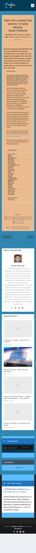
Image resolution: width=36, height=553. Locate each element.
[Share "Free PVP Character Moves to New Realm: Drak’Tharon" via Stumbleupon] (14, 222)
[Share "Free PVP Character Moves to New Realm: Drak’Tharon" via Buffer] (30, 218)
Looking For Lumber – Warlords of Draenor (16, 341)
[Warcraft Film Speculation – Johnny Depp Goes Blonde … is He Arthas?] (18, 385)
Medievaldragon (18, 34)
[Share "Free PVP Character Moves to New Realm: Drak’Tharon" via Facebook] (6, 218)
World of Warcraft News (17, 37)
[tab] (18, 441)
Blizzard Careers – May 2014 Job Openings (16, 370)
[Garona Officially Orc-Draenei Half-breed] (18, 411)
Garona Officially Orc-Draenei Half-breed (17, 424)
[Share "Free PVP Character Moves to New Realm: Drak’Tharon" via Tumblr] (18, 218)
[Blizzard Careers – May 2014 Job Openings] (18, 357)
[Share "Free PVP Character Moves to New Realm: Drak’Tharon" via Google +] (14, 218)
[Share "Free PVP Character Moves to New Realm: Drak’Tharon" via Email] (18, 222)
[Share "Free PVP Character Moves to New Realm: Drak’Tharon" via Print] (22, 222)
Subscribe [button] (12, 441)
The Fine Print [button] (14, 483)
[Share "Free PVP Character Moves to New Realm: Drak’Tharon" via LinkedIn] (26, 218)
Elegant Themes (17, 526)
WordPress (18, 528)
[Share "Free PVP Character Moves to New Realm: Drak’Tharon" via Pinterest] (22, 218)
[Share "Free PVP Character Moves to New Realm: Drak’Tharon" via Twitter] (10, 218)
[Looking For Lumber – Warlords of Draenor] (18, 328)
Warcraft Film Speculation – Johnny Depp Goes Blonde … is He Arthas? (17, 397)
